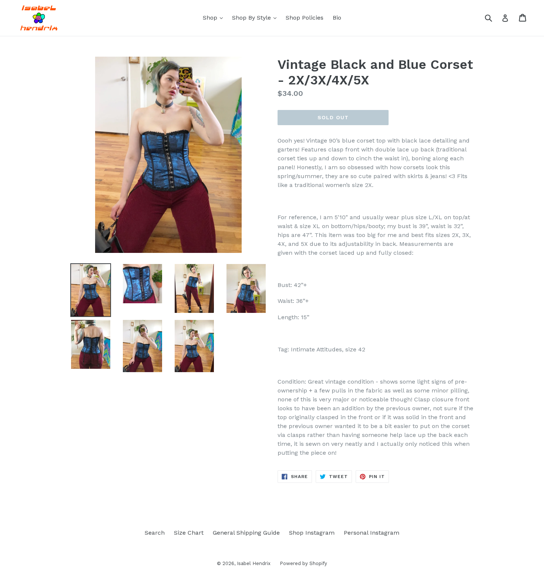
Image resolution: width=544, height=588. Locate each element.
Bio (337, 17)
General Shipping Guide (246, 532)
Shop (214, 17)
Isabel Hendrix (254, 563)
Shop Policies (304, 17)
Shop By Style (256, 17)
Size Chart (189, 532)
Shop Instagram (312, 532)
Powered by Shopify (303, 563)
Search (155, 532)
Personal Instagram (371, 532)
